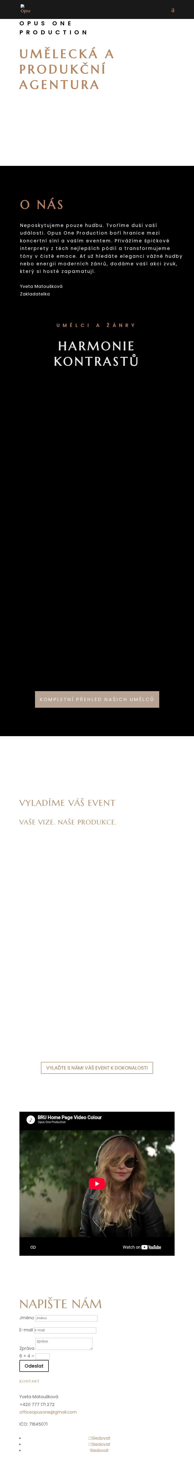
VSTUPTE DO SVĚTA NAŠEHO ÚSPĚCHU (97, 772)
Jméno (26, 1318)
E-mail (26, 1330)
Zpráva (26, 1348)
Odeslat (34, 1366)
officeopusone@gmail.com (48, 1412)
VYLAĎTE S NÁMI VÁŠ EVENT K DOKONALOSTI (97, 1068)
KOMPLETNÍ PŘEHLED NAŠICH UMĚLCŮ (97, 699)
